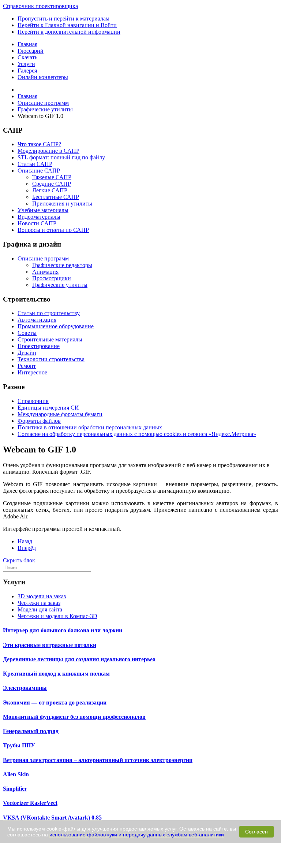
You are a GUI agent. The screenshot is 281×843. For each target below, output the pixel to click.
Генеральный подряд (31, 731)
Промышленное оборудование (56, 326)
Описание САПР (39, 170)
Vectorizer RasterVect (30, 803)
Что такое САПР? (39, 144)
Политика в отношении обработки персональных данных (90, 427)
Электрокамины (25, 688)
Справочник (33, 401)
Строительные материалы (50, 339)
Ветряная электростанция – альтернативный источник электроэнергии (97, 760)
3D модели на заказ (42, 596)
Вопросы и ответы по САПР (53, 230)
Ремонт (27, 366)
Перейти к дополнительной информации (69, 32)
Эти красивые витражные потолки (49, 645)
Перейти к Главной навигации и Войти (67, 25)
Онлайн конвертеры (43, 77)
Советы (27, 333)
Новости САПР (37, 223)
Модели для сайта (40, 609)
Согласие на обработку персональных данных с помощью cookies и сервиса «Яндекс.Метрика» (137, 434)
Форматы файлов (39, 421)
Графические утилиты (59, 285)
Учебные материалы (43, 210)
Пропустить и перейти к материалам (63, 18)
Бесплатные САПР (55, 197)
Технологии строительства (51, 359)
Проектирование (39, 346)
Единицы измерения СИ (48, 407)
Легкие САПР (49, 190)
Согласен (256, 832)
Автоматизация (37, 320)
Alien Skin (16, 774)
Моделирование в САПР (48, 151)
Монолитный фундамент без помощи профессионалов (74, 717)
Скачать (27, 57)
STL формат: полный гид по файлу (61, 157)
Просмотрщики (51, 278)
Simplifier (15, 788)
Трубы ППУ (19, 745)
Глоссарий (31, 51)
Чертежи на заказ (39, 603)
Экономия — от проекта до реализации (54, 702)
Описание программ (43, 258)
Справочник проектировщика (40, 6)
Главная (27, 44)
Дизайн (27, 353)
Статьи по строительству (49, 313)
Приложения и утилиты (62, 203)
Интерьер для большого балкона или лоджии (62, 630)
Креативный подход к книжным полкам (56, 673)
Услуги (26, 64)
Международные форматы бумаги (60, 414)
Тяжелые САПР (51, 177)
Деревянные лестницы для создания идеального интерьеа (79, 659)
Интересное (32, 372)
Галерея (27, 70)
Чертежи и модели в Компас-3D (57, 616)
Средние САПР (51, 184)
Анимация (45, 272)
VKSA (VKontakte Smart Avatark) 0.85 (52, 817)
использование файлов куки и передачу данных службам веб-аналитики (136, 835)
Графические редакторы (62, 265)
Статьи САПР (35, 164)
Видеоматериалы (39, 217)
